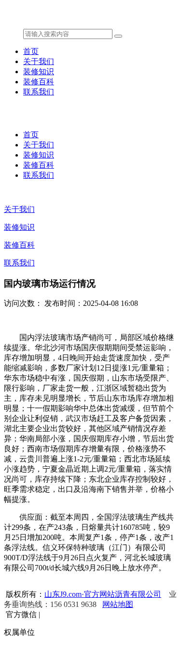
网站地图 (117, 604)
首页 (31, 51)
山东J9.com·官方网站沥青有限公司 (102, 594)
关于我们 (38, 61)
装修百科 (38, 82)
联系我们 (38, 92)
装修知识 (38, 71)
